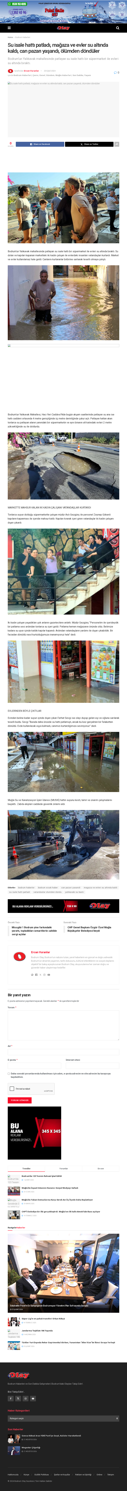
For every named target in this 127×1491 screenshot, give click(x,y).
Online (99, 1474)
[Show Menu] (9, 28)
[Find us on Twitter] (18, 1398)
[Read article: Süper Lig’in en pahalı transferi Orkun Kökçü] (14, 1321)
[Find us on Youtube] (33, 1398)
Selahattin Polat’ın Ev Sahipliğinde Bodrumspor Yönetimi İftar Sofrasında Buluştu (49, 1305)
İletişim (110, 1474)
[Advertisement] (64, 159)
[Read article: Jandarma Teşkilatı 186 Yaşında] (14, 1333)
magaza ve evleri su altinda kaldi (100, 888)
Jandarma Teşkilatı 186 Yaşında (37, 1331)
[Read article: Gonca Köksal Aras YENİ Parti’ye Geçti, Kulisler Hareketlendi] (14, 1438)
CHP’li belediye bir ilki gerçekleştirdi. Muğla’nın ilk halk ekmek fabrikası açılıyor (61, 1211)
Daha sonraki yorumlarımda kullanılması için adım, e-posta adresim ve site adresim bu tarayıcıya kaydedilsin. (61, 1075)
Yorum (12, 1007)
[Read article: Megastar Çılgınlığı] (14, 1450)
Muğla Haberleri (63, 75)
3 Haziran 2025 (29, 1334)
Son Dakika (77, 75)
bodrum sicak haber (48, 888)
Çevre (35, 75)
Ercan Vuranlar (31, 71)
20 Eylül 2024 (49, 71)
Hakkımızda (13, 1474)
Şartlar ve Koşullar (62, 1474)
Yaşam (87, 75)
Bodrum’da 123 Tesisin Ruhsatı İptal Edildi (42, 1176)
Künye (26, 1474)
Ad (10, 1046)
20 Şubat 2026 (28, 1346)
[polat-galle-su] (63, 11)
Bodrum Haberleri (22, 37)
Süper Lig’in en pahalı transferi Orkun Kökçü (43, 1319)
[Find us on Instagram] (25, 1398)
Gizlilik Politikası (41, 1474)
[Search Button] (117, 28)
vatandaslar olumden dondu (48, 892)
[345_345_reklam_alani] (34, 1133)
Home (10, 37)
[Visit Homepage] (63, 28)
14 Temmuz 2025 (29, 1323)
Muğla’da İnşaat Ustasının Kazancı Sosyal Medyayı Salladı (50, 1188)
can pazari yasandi (70, 888)
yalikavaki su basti (74, 892)
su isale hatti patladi (19, 892)
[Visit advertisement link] (63, 906)
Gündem (50, 75)
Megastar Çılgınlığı (31, 1447)
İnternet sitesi (73, 1060)
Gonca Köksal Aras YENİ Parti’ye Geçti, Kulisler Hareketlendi (51, 1436)
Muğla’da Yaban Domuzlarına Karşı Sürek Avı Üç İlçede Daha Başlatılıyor (57, 1200)
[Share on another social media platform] (116, 144)
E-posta (13, 1059)
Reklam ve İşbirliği (83, 1474)
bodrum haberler (26, 888)
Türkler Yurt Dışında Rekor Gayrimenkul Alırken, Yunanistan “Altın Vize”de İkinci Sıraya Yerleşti (68, 1342)
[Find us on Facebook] (11, 1398)
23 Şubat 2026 (17, 1309)
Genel (42, 75)
